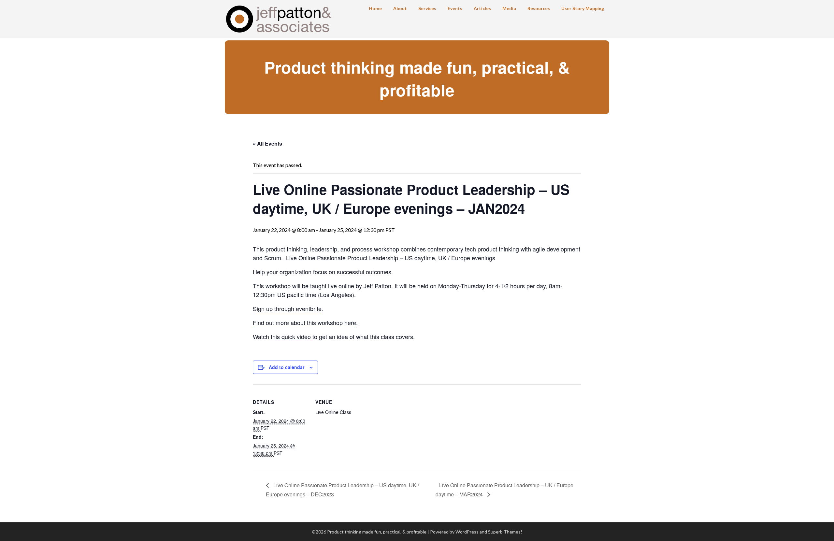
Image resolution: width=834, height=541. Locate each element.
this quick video (291, 336)
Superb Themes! (505, 531)
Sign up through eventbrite (287, 308)
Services (427, 8)
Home (375, 8)
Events (455, 8)
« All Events (267, 143)
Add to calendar (286, 367)
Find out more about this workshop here (304, 322)
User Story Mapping (582, 8)
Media (509, 8)
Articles (482, 8)
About (400, 8)
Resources (538, 8)
